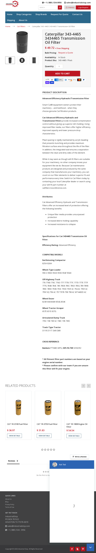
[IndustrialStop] (12, 3)
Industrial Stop (23, 549)
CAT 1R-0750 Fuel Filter (47, 424)
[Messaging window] (72, 501)
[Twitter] (77, 549)
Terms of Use (9, 507)
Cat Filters (21, 26)
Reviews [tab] (11, 461)
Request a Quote (65, 52)
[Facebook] (72, 549)
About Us (8, 499)
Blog (6, 502)
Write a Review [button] (81, 457)
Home (7, 26)
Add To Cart (62, 73)
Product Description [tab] (54, 92)
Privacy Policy (9, 504)
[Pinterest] (83, 549)
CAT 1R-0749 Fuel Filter (17, 424)
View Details (14, 436)
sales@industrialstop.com (18, 526)
